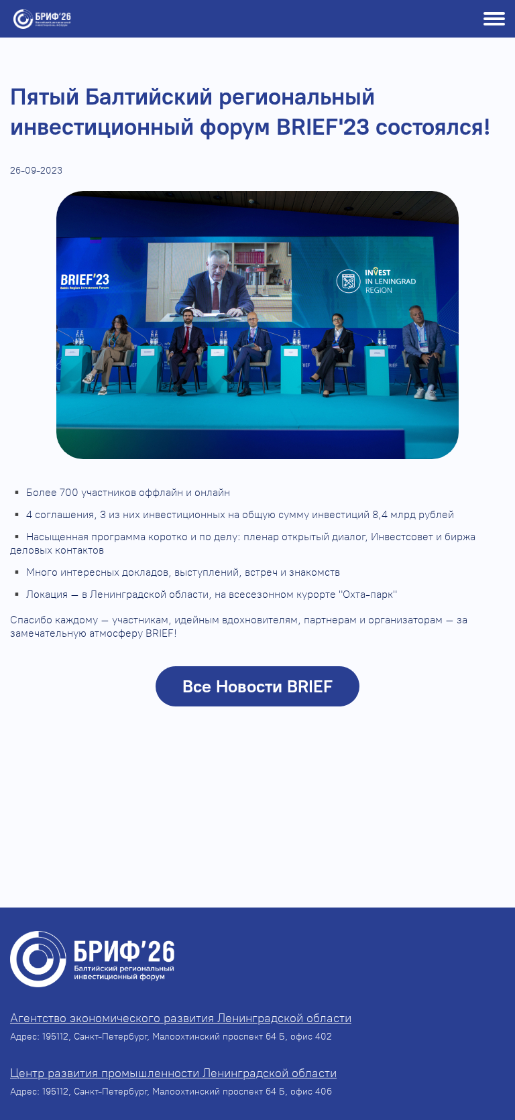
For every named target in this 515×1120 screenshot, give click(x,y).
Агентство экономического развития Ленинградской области (180, 1018)
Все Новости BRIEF (257, 686)
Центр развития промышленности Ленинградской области (173, 1073)
